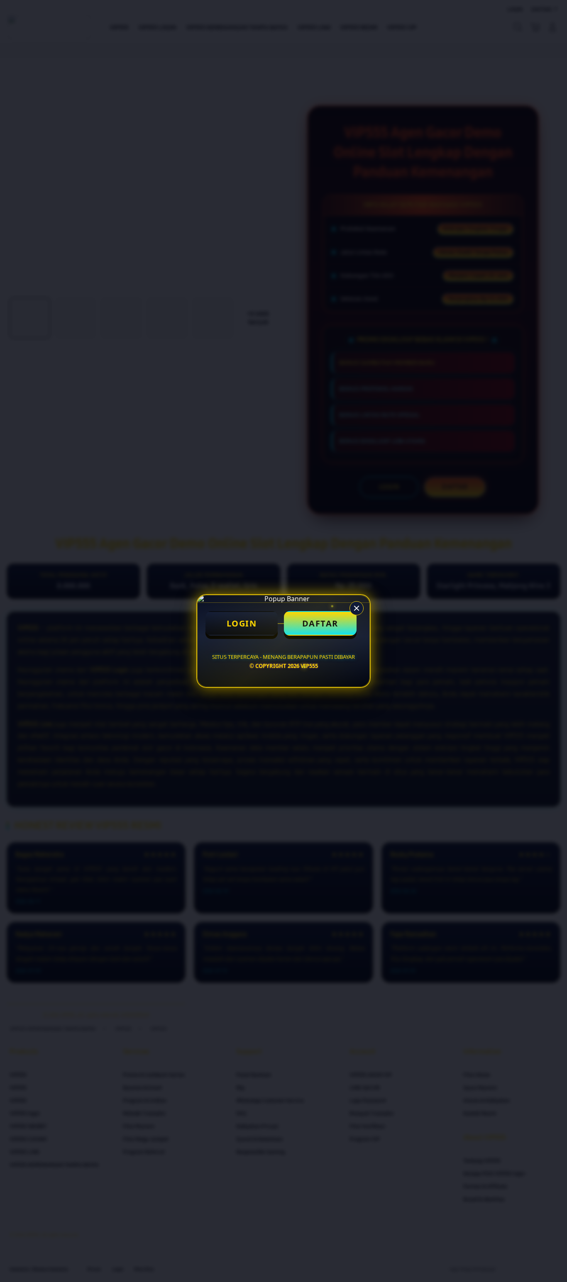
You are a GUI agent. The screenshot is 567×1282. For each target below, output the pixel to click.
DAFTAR (320, 623)
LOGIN (242, 623)
